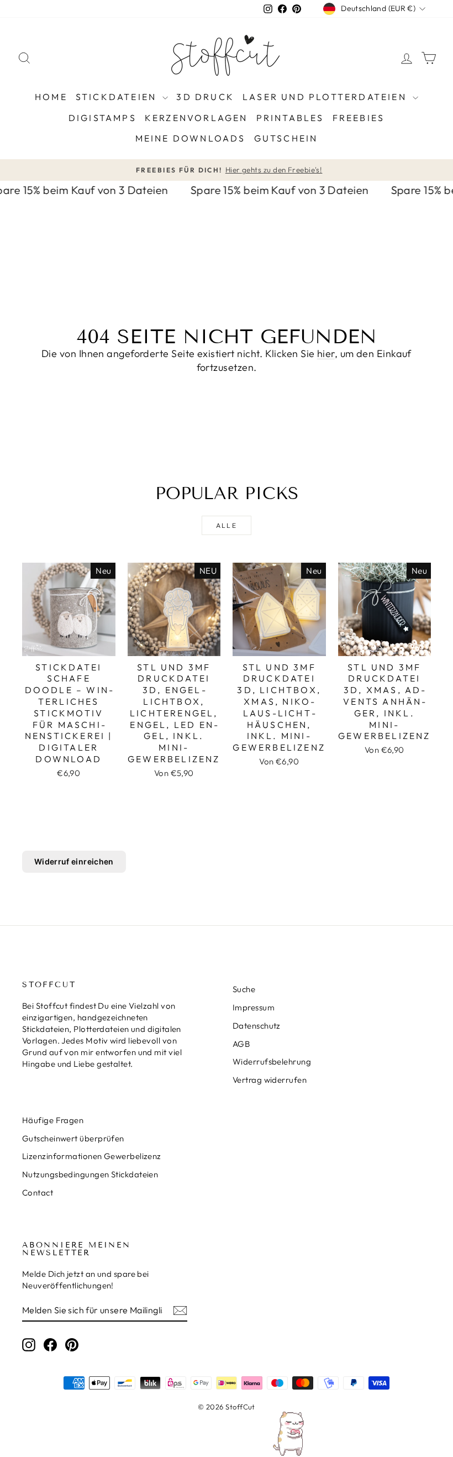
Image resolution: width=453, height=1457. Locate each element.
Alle (227, 525)
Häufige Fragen (52, 1120)
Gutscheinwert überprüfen (73, 1138)
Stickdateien (118, 96)
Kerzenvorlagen (196, 117)
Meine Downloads (190, 138)
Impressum (254, 1007)
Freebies (359, 117)
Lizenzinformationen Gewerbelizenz (91, 1156)
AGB (241, 1044)
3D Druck (205, 96)
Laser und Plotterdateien (326, 96)
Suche (244, 989)
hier (326, 353)
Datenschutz (257, 1025)
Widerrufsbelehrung (272, 1061)
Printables (290, 117)
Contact (37, 1192)
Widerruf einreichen (74, 861)
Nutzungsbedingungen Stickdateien (90, 1174)
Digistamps (102, 117)
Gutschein (286, 138)
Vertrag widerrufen (270, 1080)
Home (51, 96)
